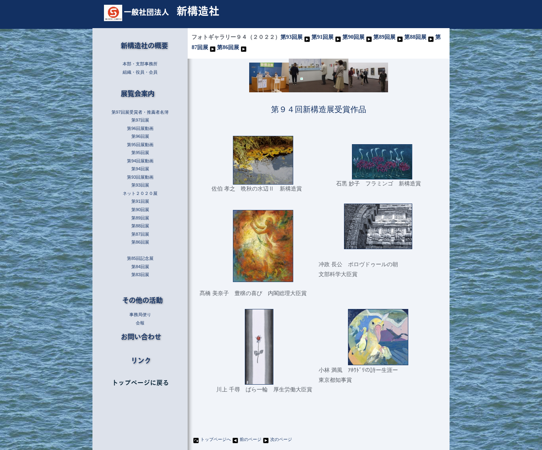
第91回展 (322, 37)
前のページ (250, 439)
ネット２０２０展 (140, 193)
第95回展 (140, 152)
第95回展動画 (140, 144)
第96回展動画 (140, 128)
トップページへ (215, 439)
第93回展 (292, 37)
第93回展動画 (140, 177)
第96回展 (140, 136)
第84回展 (140, 266)
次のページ (281, 439)
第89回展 (384, 37)
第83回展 (140, 274)
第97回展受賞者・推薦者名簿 (140, 112)
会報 (140, 322)
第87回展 (140, 234)
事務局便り (140, 314)
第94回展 (140, 168)
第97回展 (140, 120)
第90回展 (353, 37)
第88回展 (415, 37)
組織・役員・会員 (140, 72)
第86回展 (228, 47)
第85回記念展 (140, 258)
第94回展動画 (140, 160)
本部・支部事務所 (140, 63)
